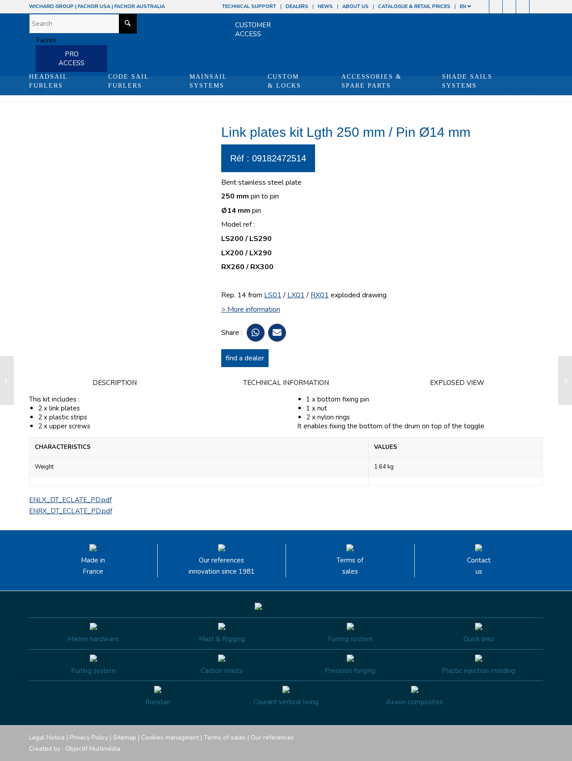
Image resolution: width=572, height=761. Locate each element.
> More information (250, 309)
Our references (272, 737)
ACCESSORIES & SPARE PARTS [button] (371, 81)
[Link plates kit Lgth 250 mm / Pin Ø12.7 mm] (7, 380)
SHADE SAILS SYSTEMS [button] (467, 81)
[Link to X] (522, 6)
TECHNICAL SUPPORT (249, 6)
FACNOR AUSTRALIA (139, 6)
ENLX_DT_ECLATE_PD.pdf (70, 499)
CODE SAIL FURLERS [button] (128, 81)
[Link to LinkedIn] (536, 6)
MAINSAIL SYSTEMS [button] (208, 81)
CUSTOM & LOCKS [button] (284, 81)
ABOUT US (355, 6)
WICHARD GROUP (51, 6)
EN (463, 6)
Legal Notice (47, 737)
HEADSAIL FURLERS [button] (48, 81)
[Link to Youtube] (509, 6)
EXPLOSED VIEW (457, 382)
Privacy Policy (89, 737)
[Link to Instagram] (495, 6)
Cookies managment (170, 737)
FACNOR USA (94, 6)
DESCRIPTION (115, 382)
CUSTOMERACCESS (253, 29)
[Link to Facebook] (482, 6)
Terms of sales (349, 566)
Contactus (479, 566)
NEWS (325, 6)
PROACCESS (71, 59)
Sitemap (124, 737)
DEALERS (297, 6)
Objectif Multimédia (92, 748)
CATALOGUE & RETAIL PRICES (414, 6)
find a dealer (245, 358)
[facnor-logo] (43, 40)
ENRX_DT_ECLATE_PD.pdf (70, 511)
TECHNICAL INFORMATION (286, 382)
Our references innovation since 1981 (222, 566)
